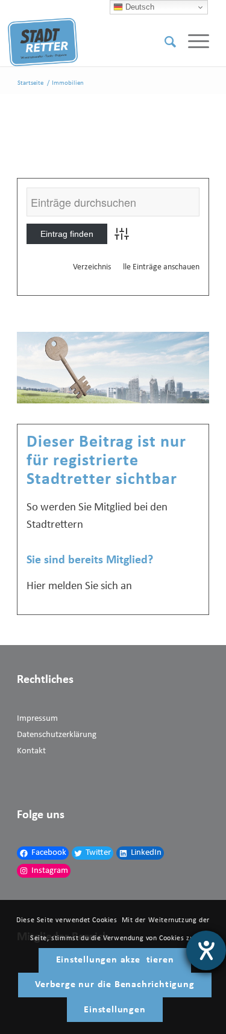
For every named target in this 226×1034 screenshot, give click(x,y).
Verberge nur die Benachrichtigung (114, 985)
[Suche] (164, 42)
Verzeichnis (92, 267)
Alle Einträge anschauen (158, 267)
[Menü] (192, 42)
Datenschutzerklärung (56, 734)
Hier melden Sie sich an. (81, 586)
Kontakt (31, 751)
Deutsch (138, 6)
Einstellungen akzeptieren (115, 960)
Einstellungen (114, 1010)
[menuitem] (164, 42)
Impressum (37, 718)
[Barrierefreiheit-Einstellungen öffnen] (206, 950)
